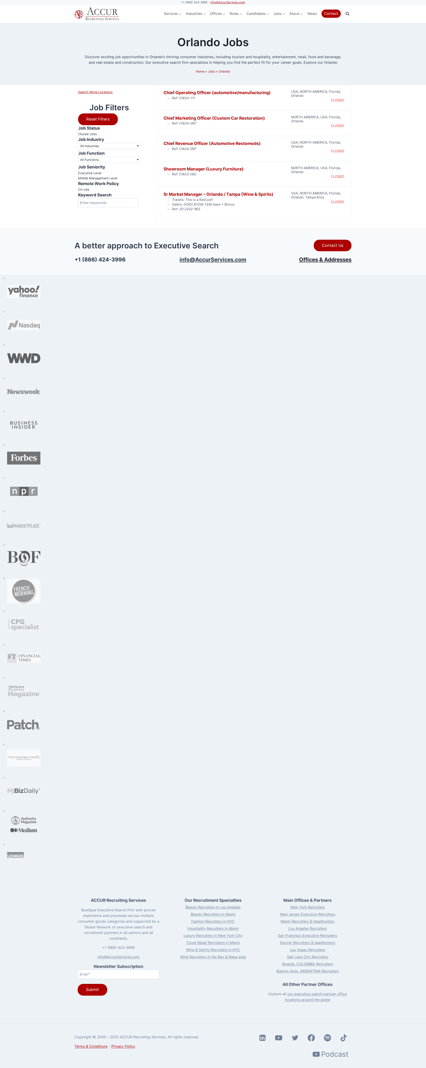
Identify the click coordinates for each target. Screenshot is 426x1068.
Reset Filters (98, 119)
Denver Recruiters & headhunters (307, 942)
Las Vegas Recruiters (307, 949)
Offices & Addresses (325, 259)
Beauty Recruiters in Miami (213, 914)
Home (200, 71)
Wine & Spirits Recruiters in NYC (213, 949)
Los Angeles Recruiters (307, 928)
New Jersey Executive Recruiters (307, 914)
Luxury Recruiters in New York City (213, 935)
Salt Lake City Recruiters (307, 957)
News (312, 13)
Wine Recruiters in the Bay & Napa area (213, 957)
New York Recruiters (307, 907)
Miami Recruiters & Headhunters (307, 921)
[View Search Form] (347, 14)
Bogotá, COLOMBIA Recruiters (307, 964)
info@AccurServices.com (228, 2)
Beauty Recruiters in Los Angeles (213, 907)
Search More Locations (95, 92)
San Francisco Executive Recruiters (307, 935)
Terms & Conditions (91, 1046)
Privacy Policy (123, 1046)
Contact (331, 13)
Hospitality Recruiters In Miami (213, 928)
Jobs (211, 71)
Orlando (224, 71)
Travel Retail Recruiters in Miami (213, 942)
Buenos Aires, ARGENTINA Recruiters (307, 971)
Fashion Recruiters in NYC (213, 921)
